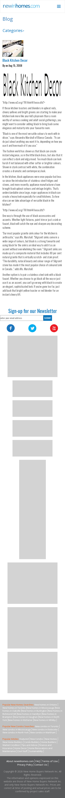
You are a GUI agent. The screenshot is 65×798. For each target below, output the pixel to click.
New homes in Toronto (14, 707)
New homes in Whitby (45, 720)
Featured (24, 738)
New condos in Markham (42, 732)
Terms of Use (50, 761)
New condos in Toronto (46, 726)
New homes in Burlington (34, 710)
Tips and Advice (30, 745)
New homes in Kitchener (20, 720)
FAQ (37, 761)
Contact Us (40, 764)
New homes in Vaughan (26, 716)
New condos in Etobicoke (45, 729)
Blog (7, 18)
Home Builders (48, 742)
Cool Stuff (22, 751)
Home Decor (20, 748)
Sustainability (36, 751)
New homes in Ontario (45, 704)
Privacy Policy (25, 764)
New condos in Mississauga (17, 729)
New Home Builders (12, 742)
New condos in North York (16, 732)
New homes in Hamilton (29, 713)
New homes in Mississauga (40, 707)
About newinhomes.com (20, 761)
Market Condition (11, 745)
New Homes (51, 738)
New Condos (36, 738)
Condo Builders (32, 742)
